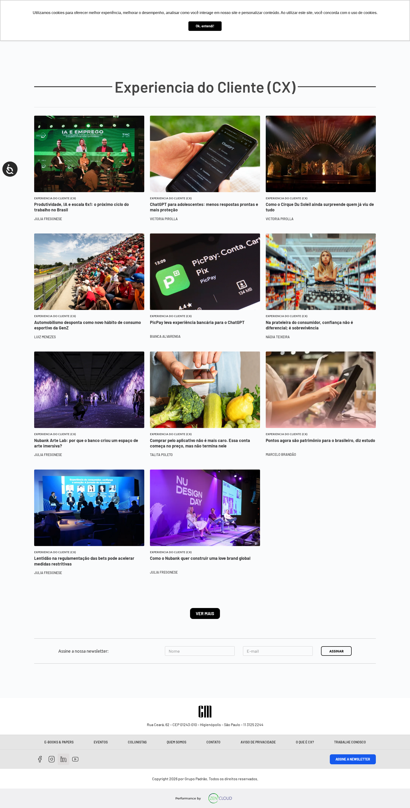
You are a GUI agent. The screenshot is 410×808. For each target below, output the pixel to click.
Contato (213, 742)
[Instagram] (52, 759)
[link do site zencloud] (220, 798)
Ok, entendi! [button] (205, 26)
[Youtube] (75, 759)
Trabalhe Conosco (350, 742)
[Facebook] (40, 759)
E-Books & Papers (59, 742)
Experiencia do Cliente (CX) (55, 198)
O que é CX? (305, 742)
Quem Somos (176, 742)
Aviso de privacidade (258, 742)
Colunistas (137, 742)
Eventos (101, 742)
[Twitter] (63, 759)
